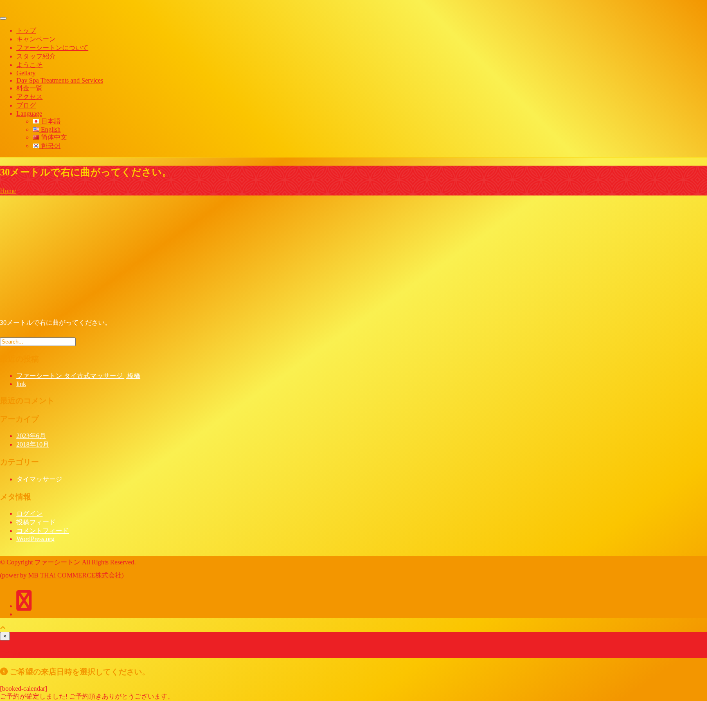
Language (29, 113)
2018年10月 (32, 444)
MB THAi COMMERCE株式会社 (75, 575)
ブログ (26, 105)
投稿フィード (36, 522)
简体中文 (53, 137)
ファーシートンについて (52, 47)
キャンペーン (36, 39)
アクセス (29, 96)
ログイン (29, 513)
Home (8, 190)
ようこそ (29, 64)
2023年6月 (31, 435)
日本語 (50, 121)
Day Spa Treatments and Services (59, 80)
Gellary (26, 73)
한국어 (50, 145)
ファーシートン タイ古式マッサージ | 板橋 (78, 375)
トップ (26, 30)
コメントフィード (42, 530)
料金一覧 (29, 88)
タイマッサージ (39, 479)
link (21, 383)
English (50, 129)
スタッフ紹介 (36, 56)
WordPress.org (35, 538)
